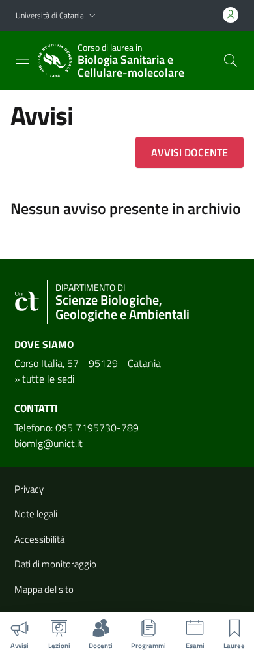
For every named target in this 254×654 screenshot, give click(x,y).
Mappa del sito (44, 589)
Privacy (29, 489)
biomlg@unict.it (48, 443)
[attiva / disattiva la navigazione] (22, 59)
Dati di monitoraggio (55, 563)
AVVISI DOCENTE (189, 152)
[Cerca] (230, 60)
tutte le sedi (48, 379)
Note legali (35, 513)
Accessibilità (39, 539)
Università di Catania (50, 15)
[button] (92, 16)
